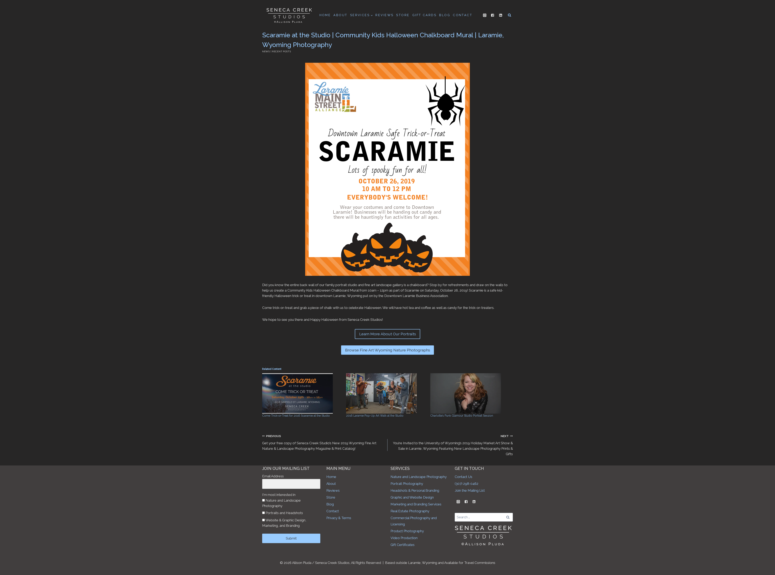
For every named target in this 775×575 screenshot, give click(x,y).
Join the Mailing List (470, 490)
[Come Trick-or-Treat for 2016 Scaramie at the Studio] (302, 393)
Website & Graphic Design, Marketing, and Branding (284, 523)
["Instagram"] (484, 15)
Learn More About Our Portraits (387, 334)
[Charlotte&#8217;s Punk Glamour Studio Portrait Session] (470, 393)
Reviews (333, 490)
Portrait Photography (407, 484)
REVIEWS (384, 15)
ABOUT (340, 15)
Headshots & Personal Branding (415, 490)
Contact (332, 511)
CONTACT (462, 15)
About (331, 484)
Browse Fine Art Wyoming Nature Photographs (387, 350)
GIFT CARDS (424, 15)
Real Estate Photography (410, 511)
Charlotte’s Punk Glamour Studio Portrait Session (461, 415)
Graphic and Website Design (412, 497)
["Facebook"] (492, 15)
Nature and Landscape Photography (281, 503)
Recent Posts (281, 51)
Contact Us (463, 477)
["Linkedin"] (500, 15)
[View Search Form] (509, 15)
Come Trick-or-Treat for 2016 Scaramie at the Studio (296, 415)
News (266, 51)
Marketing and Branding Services (416, 504)
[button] (371, 15)
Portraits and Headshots (284, 513)
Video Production (404, 538)
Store (330, 497)
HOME (325, 15)
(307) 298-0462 (466, 484)
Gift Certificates (403, 545)
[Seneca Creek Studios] (289, 15)
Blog (330, 504)
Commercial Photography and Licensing (414, 521)
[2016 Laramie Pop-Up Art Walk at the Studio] (386, 393)
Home (331, 477)
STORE (402, 15)
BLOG (444, 15)
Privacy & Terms (338, 518)
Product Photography (407, 531)
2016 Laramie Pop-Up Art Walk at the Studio (374, 415)
